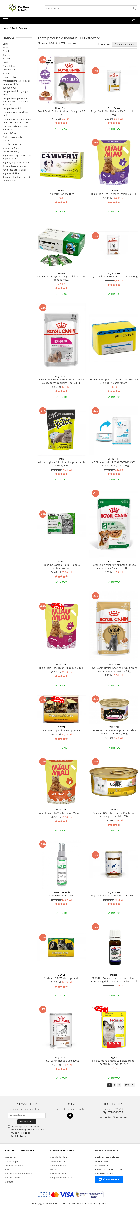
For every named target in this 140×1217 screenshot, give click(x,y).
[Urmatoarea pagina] (132, 1085)
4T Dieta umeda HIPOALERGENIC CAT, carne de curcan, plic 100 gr (113, 464)
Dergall (113, 974)
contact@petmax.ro (115, 1117)
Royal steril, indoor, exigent (16, 177)
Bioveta (61, 190)
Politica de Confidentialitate (20, 1134)
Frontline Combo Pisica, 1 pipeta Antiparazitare (61, 566)
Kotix (61, 458)
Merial (61, 561)
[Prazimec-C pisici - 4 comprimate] (61, 709)
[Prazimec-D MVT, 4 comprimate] (61, 947)
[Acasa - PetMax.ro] (20, 8)
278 (127, 1085)
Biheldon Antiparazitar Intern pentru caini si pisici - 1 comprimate (114, 381)
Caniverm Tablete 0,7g (61, 194)
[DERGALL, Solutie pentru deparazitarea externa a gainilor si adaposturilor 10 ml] (113, 947)
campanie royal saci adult (15, 122)
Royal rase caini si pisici (14, 169)
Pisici (5, 47)
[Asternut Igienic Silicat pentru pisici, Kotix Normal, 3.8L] (61, 431)
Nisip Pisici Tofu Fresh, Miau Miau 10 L (61, 667)
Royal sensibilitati (11, 173)
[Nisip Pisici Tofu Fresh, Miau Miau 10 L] (61, 626)
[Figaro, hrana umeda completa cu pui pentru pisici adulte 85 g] (113, 1029)
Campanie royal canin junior (17, 118)
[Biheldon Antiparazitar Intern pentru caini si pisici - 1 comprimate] (113, 338)
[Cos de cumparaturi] (133, 20)
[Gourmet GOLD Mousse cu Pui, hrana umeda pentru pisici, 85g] (113, 782)
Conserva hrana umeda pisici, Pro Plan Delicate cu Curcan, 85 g (114, 732)
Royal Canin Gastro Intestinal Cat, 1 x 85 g (114, 276)
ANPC (8, 1169)
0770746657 (115, 1112)
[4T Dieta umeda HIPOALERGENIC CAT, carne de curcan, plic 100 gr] (113, 431)
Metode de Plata (58, 1157)
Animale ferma (10, 65)
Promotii (7, 73)
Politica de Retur (58, 1173)
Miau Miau (113, 190)
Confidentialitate (58, 1165)
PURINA (114, 809)
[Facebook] (70, 1116)
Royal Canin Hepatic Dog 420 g (61, 1060)
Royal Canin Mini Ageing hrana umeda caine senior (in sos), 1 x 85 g (114, 566)
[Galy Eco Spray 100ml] (61, 864)
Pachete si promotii (12, 136)
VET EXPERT (114, 458)
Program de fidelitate (61, 1177)
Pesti (5, 62)
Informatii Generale (19, 1150)
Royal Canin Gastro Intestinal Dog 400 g (113, 895)
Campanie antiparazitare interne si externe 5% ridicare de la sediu (17, 101)
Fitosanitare (9, 69)
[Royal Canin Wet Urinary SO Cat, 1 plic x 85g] (113, 80)
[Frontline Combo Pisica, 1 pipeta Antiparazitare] (61, 523)
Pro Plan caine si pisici (13, 144)
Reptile (6, 54)
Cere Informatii (57, 1161)
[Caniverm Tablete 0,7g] (61, 162)
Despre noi (10, 1157)
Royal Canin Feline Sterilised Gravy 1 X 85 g (61, 113)
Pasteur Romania (61, 892)
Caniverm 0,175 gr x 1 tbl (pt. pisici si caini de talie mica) (61, 278)
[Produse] (6, 20)
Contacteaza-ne (111, 1179)
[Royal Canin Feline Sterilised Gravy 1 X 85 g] (61, 80)
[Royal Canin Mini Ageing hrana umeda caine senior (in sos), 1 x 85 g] (113, 523)
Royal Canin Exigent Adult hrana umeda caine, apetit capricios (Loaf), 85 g (61, 381)
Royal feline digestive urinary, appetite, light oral (17, 157)
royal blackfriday (11, 151)
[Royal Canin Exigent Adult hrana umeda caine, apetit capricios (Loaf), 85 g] (61, 338)
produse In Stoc (11, 147)
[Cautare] (134, 8)
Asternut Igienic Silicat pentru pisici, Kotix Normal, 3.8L (61, 464)
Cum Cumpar (12, 1161)
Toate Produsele (21, 28)
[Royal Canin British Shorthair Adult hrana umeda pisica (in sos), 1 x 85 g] (113, 626)
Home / (7, 28)
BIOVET (61, 727)
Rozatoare (8, 58)
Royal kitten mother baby (16, 165)
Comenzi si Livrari (62, 1150)
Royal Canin (61, 108)
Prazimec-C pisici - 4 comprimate (61, 730)
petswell (7, 140)
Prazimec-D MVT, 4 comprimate (61, 978)
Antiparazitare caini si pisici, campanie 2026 (16, 82)
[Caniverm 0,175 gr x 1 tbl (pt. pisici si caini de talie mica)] (61, 245)
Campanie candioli (12, 108)
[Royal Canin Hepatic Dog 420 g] (61, 1029)
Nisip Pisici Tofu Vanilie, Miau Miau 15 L (61, 813)
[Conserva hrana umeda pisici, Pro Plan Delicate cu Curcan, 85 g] (113, 709)
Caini (5, 43)
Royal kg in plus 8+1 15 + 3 (16, 162)
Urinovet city (9, 180)
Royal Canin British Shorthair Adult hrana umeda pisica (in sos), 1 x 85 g (113, 669)
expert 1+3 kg (9, 133)
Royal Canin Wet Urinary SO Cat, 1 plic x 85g (114, 113)
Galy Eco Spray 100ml (61, 895)
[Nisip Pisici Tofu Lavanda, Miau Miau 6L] (113, 162)
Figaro (114, 1057)
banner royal (9, 87)
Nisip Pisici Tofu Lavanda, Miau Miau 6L (113, 194)
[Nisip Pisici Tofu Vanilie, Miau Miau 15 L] (61, 782)
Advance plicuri (10, 77)
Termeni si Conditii (14, 1165)
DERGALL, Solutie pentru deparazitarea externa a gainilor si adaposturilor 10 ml (114, 980)
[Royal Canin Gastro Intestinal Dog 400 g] (113, 864)
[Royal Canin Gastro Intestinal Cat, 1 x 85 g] (113, 245)
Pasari (6, 51)
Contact (9, 1181)
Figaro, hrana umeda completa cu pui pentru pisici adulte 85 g (113, 1062)
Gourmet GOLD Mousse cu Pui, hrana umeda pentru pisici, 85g (113, 814)
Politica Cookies (13, 1177)
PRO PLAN (113, 727)
